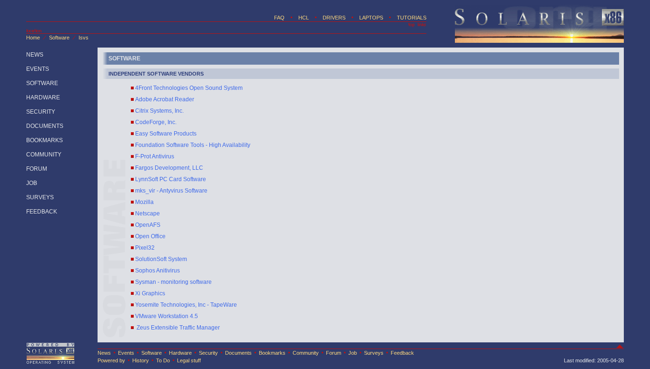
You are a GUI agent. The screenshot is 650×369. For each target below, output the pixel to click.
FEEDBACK (41, 211)
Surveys (374, 353)
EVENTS (37, 69)
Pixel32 (145, 247)
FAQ (279, 17)
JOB (31, 183)
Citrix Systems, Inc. (159, 110)
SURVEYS (40, 197)
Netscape (147, 213)
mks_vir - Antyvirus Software (171, 190)
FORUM (36, 168)
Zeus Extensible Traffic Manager (177, 327)
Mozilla (144, 202)
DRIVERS (334, 17)
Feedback (402, 353)
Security (208, 353)
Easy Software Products (166, 133)
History (140, 360)
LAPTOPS (371, 17)
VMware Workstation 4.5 (166, 316)
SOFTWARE (42, 83)
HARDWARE (43, 97)
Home (33, 37)
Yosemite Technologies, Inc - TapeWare (186, 304)
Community (306, 353)
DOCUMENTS (44, 126)
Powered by (111, 360)
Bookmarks (272, 353)
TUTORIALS (411, 17)
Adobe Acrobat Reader (164, 99)
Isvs (84, 37)
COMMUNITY (43, 154)
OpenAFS (147, 225)
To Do (163, 360)
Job (352, 353)
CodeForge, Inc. (156, 122)
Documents (238, 353)
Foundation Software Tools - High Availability (192, 145)
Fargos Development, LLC (169, 168)
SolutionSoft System (161, 259)
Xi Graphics (150, 293)
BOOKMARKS (44, 140)
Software (59, 37)
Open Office (150, 236)
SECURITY (40, 111)
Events (126, 353)
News (104, 353)
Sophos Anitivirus (157, 270)
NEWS (34, 54)
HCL (303, 17)
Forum (333, 353)
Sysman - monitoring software (173, 282)
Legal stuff (189, 360)
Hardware (181, 353)
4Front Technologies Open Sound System (189, 88)
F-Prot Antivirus (154, 156)
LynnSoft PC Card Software (170, 179)
